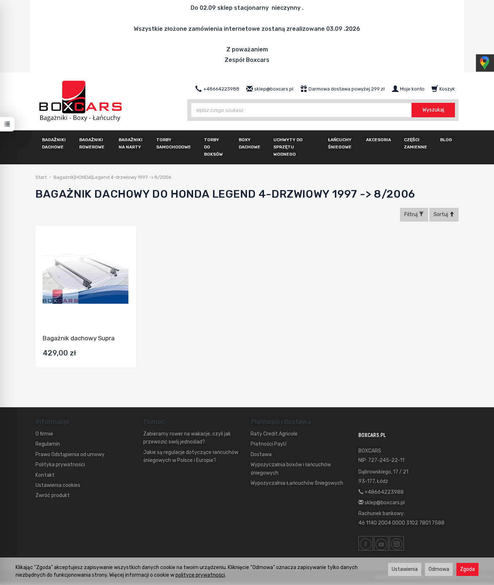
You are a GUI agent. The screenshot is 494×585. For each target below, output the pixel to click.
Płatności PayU (268, 444)
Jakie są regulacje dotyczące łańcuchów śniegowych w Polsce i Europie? (190, 456)
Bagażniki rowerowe (92, 143)
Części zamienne (415, 143)
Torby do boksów (213, 147)
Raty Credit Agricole (274, 434)
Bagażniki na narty (130, 143)
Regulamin (47, 444)
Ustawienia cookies (57, 485)
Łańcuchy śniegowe (340, 143)
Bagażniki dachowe (54, 143)
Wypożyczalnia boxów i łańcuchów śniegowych (291, 469)
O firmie (44, 434)
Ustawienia (405, 569)
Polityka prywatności (60, 465)
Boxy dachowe (249, 143)
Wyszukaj (433, 110)
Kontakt (45, 475)
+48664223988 (383, 492)
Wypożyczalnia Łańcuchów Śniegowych (297, 483)
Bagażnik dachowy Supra (79, 338)
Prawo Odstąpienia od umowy (70, 454)
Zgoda (467, 569)
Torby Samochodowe (173, 143)
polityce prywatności (200, 575)
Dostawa (261, 454)
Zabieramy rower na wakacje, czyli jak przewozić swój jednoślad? (187, 438)
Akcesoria (378, 139)
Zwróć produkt (52, 495)
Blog (446, 139)
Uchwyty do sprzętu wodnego (288, 147)
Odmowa (439, 569)
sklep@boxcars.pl (384, 503)
